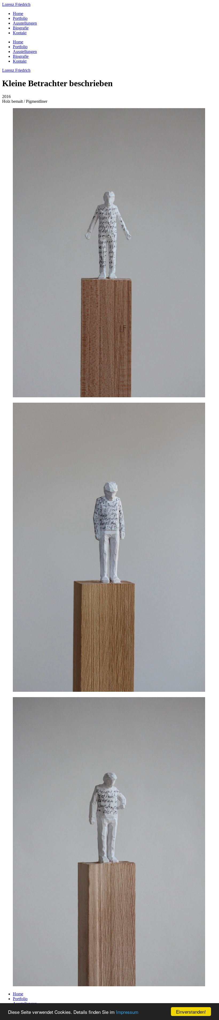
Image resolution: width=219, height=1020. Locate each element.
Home (18, 13)
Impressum (127, 1011)
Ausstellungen (25, 23)
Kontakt (19, 33)
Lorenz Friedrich (16, 4)
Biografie (21, 28)
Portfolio (20, 18)
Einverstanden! (191, 1011)
